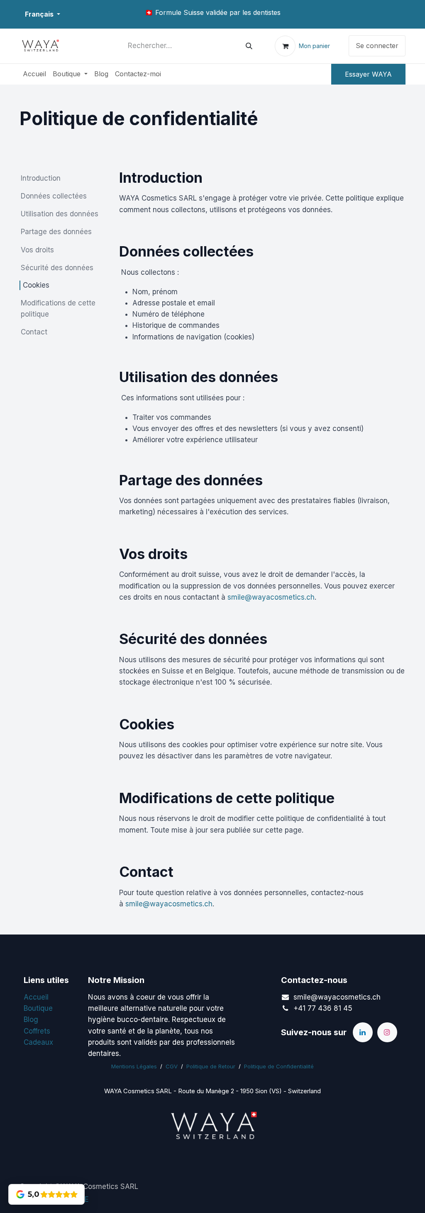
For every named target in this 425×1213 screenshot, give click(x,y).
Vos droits (37, 250)
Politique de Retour (210, 1066)
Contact (34, 332)
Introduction (41, 178)
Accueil (36, 997)
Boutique (38, 1008)
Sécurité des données (57, 268)
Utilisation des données (59, 214)
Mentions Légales (134, 1066)
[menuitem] (34, 74)
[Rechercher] (249, 46)
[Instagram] (387, 1032)
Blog (31, 1019)
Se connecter (377, 45)
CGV (172, 1066)
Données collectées (54, 196)
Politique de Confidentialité (279, 1066)
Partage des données (56, 232)
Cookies (36, 285)
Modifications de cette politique (58, 308)
